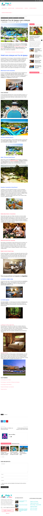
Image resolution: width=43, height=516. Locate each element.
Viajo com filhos (12, 434)
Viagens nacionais (19, 8)
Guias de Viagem (11, 8)
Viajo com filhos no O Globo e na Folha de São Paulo (7, 429)
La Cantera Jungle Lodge (7, 279)
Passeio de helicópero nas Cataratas (7, 386)
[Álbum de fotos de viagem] (16, 505)
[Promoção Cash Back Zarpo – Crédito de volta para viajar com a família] (14, 448)
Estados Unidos (32, 8)
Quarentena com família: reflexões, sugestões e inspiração (34, 37)
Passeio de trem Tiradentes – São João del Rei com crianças (4, 453)
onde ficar (5, 414)
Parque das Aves (18, 46)
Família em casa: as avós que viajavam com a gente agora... (38, 56)
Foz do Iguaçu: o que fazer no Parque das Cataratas (10, 382)
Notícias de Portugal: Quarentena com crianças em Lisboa (38, 61)
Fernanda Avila (32, 40)
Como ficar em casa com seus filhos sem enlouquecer (38, 66)
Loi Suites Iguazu (5, 300)
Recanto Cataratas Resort (7, 137)
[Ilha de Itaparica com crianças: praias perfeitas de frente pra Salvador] (31, 50)
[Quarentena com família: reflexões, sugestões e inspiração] (35, 31)
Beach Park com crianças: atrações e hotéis (23, 453)
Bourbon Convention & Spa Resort (9, 187)
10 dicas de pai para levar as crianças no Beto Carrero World (22, 429)
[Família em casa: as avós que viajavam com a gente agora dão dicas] (31, 56)
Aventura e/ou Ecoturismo (10, 16)
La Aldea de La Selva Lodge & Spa (7, 324)
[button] (36, 0)
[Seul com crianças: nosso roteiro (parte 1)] (16, 501)
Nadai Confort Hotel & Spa (7, 251)
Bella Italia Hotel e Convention (8, 214)
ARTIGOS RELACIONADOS (6, 443)
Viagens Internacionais (6, 12)
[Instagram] (39, 1)
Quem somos (4, 8)
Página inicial (3, 16)
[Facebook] (37, 1)
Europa (26, 8)
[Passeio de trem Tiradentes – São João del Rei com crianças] (5, 448)
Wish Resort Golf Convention (8, 70)
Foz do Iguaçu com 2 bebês (6, 379)
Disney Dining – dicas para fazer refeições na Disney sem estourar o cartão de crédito (23, 510)
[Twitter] (11, 436)
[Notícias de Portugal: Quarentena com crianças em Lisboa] (31, 61)
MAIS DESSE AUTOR (15, 443)
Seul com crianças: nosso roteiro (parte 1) (23, 501)
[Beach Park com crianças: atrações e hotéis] (24, 449)
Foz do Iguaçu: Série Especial (6, 384)
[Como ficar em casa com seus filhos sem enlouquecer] (31, 66)
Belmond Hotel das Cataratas (8, 240)
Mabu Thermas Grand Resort (8, 157)
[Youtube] (41, 1)
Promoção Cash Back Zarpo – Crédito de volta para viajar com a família (14, 453)
